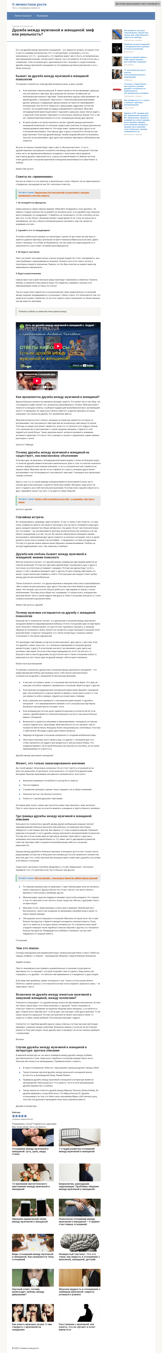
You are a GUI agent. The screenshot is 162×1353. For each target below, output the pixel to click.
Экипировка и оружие (133, 40)
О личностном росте (29, 4)
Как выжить (129, 65)
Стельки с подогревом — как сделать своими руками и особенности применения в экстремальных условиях (136, 88)
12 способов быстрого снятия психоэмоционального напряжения (135, 73)
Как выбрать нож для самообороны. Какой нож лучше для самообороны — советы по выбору (137, 33)
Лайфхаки (128, 80)
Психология (129, 108)
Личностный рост (23, 16)
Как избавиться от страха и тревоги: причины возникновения (136, 102)
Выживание (42, 16)
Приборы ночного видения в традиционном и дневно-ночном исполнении (137, 46)
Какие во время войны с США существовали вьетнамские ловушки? (135, 59)
